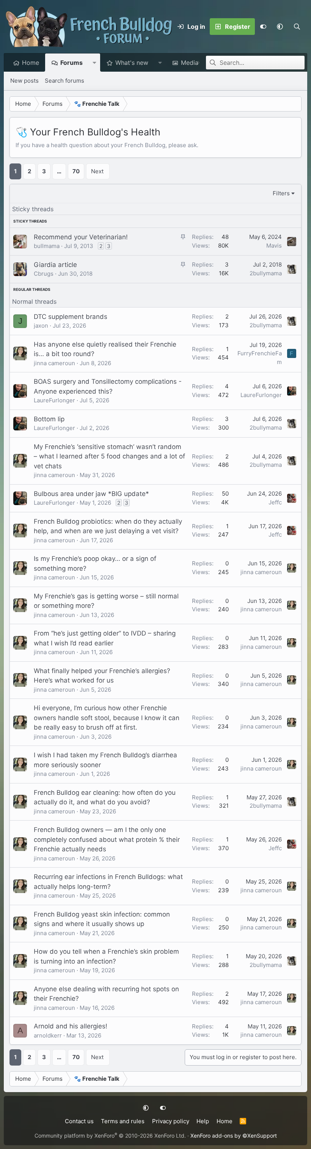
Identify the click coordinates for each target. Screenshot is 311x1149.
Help (202, 1121)
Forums (71, 62)
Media (189, 62)
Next (97, 171)
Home (30, 62)
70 (76, 171)
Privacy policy (170, 1121)
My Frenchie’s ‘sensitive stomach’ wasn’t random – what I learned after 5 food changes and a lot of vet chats (109, 456)
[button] (280, 26)
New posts (24, 80)
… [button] (59, 171)
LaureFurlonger (54, 400)
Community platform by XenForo (110, 1135)
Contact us (79, 1121)
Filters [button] (281, 193)
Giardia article (55, 264)
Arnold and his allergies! (70, 1026)
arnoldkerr (48, 1035)
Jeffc (275, 502)
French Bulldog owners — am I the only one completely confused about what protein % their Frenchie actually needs (107, 839)
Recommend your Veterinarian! (81, 237)
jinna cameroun (54, 363)
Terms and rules (123, 1121)
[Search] (296, 26)
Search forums (64, 80)
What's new (131, 62)
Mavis (274, 245)
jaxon (41, 325)
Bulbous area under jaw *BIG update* (91, 494)
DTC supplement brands (70, 316)
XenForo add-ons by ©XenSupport (233, 1135)
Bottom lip (49, 419)
